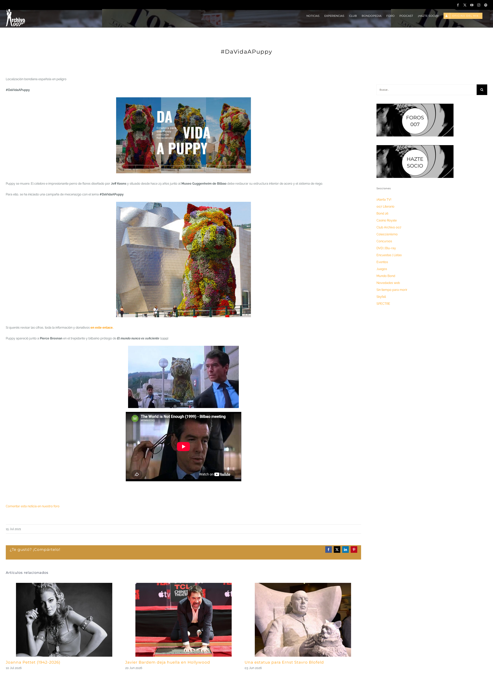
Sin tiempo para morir (391, 290)
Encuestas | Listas (389, 255)
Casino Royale (386, 220)
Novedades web (388, 283)
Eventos (382, 262)
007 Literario (385, 206)
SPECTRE (383, 303)
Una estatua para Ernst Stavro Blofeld (284, 662)
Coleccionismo (387, 234)
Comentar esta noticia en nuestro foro (33, 506)
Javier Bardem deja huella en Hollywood (167, 662)
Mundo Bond (385, 276)
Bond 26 (382, 213)
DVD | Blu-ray (386, 248)
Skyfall (381, 297)
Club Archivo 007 (388, 227)
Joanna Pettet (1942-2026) (33, 662)
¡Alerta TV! (383, 199)
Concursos (384, 241)
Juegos (381, 269)
